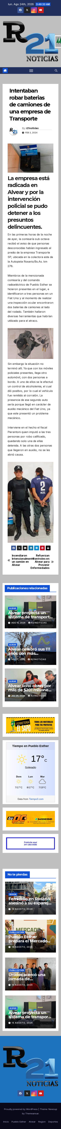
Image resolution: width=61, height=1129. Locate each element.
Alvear (12, 608)
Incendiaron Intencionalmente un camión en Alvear (21, 560)
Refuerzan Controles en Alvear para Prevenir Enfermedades (39, 562)
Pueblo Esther (16, 932)
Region (12, 894)
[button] (56, 70)
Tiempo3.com (36, 799)
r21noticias (32, 128)
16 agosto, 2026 (22, 985)
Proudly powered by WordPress (21, 1109)
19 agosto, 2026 (22, 909)
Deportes (53, 1121)
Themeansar (32, 1113)
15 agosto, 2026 (22, 1023)
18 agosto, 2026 (22, 947)
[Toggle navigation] (31, 70)
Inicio (6, 1121)
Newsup (52, 1109)
